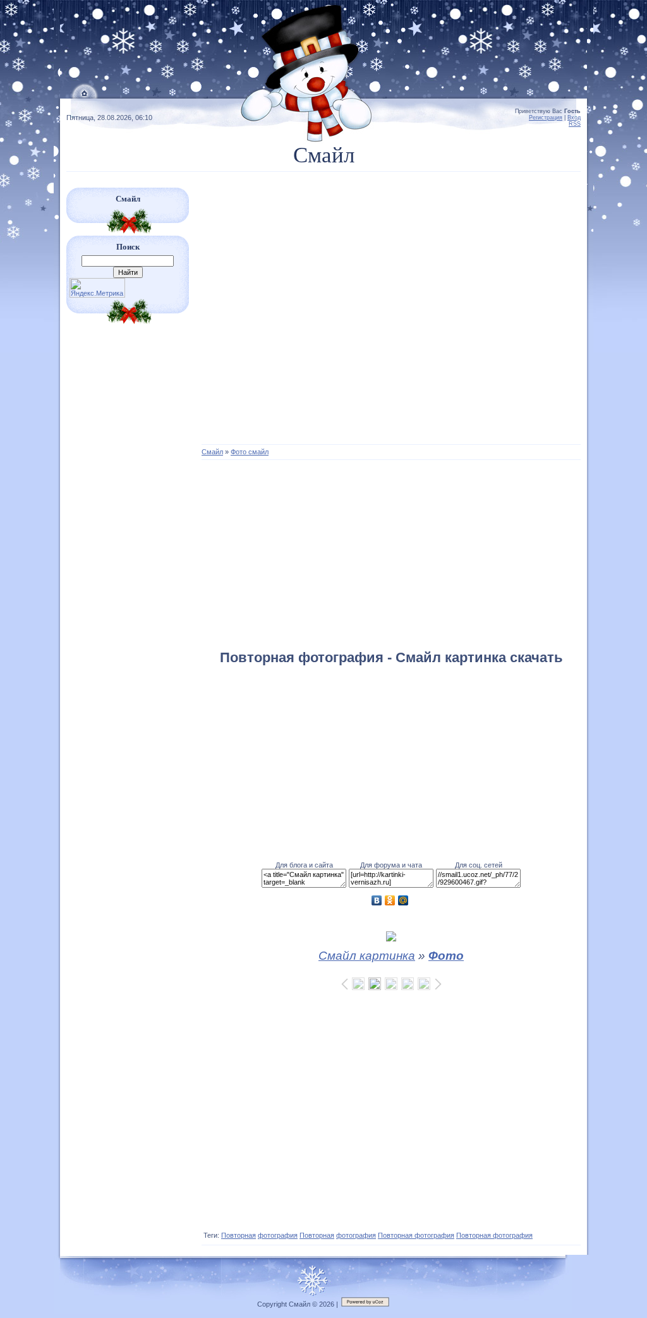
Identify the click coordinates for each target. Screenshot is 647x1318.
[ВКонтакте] (377, 900)
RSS (575, 124)
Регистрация (545, 117)
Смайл (212, 452)
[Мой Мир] (403, 900)
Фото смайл (250, 452)
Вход (574, 117)
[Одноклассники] (390, 900)
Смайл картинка (366, 955)
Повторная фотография (416, 1235)
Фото (446, 955)
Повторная (238, 1235)
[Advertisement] (391, 314)
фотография (278, 1235)
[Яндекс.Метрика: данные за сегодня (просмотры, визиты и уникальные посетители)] (97, 288)
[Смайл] (85, 96)
